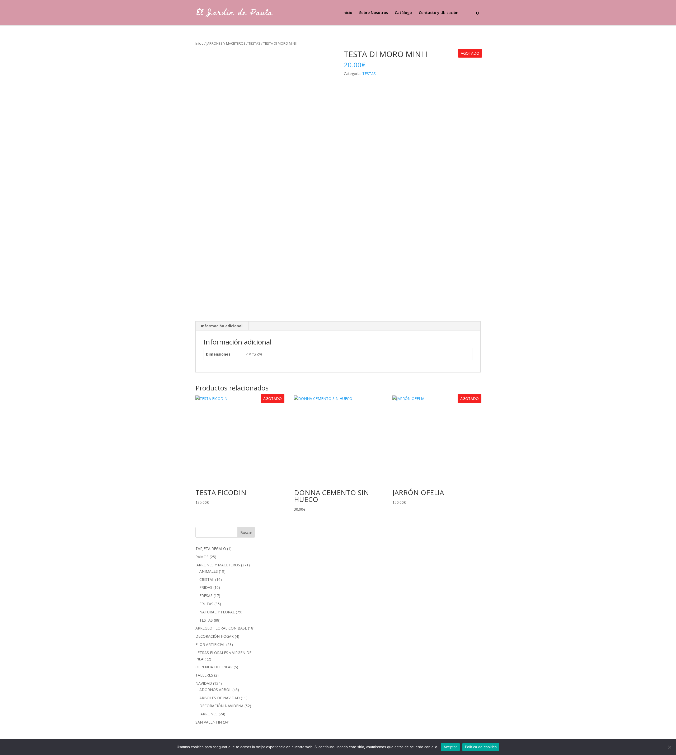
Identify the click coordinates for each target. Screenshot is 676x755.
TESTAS (254, 43)
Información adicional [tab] (221, 325)
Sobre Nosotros (373, 13)
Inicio (347, 13)
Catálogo (403, 13)
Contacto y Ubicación (438, 13)
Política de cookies (481, 747)
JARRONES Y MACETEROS (226, 43)
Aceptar (450, 747)
